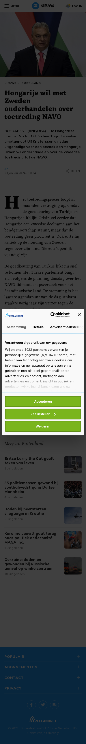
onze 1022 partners (31, 349)
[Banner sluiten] (79, 315)
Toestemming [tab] (15, 327)
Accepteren (43, 401)
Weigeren (43, 426)
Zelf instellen (40, 414)
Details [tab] (38, 327)
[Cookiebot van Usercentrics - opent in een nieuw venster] (52, 315)
